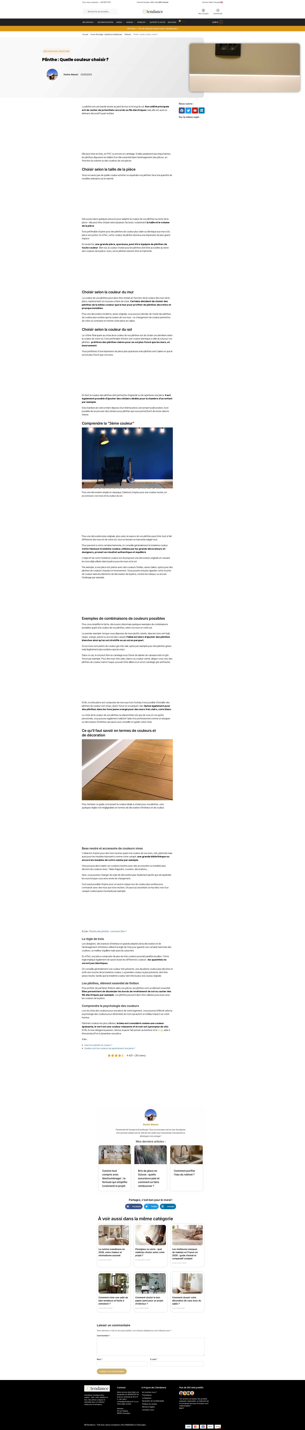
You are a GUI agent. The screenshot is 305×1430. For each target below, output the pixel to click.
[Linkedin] (202, 110)
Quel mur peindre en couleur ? (98, 1045)
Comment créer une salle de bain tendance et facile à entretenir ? (113, 1300)
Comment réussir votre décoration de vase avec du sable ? (186, 1300)
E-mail (153, 1359)
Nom (99, 1359)
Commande (217, 14)
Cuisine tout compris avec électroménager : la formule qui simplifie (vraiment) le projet (114, 1178)
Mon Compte (203, 14)
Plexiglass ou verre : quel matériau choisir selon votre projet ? (150, 1252)
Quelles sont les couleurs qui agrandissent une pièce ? (109, 1048)
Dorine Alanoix (150, 1124)
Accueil (85, 34)
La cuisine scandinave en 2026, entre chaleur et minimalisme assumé (112, 1252)
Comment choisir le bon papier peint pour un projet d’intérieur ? (149, 1300)
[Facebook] (182, 110)
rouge (161, 1030)
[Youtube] (195, 110)
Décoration (50, 51)
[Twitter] (188, 110)
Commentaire (103, 1335)
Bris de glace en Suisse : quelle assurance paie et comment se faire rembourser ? (148, 1178)
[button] (217, 22)
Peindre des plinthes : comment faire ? (107, 931)
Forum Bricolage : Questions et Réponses (106, 34)
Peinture (128, 34)
